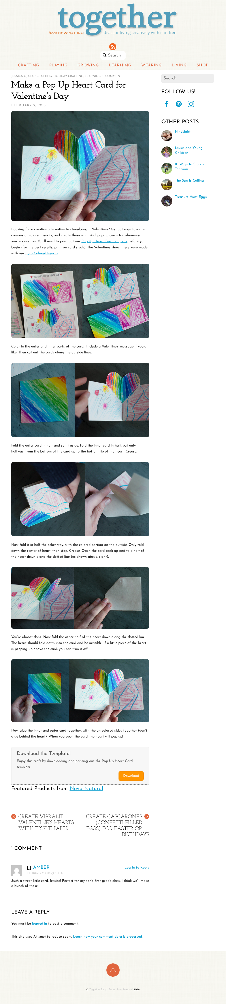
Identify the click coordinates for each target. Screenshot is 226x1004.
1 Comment (113, 76)
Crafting (28, 65)
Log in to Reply (136, 867)
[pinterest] (178, 104)
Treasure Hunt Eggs (191, 197)
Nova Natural (86, 788)
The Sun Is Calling (189, 180)
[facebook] (166, 104)
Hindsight (182, 131)
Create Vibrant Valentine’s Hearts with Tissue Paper (43, 822)
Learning (120, 65)
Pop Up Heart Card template (104, 241)
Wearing (151, 65)
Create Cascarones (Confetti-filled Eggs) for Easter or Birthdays (117, 826)
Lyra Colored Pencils (41, 253)
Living (179, 65)
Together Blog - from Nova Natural (111, 989)
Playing (58, 65)
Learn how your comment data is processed (107, 936)
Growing (88, 65)
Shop (202, 65)
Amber (41, 867)
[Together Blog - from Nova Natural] (113, 37)
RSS (113, 46)
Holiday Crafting (68, 76)
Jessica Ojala (22, 76)
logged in (39, 923)
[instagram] (191, 104)
